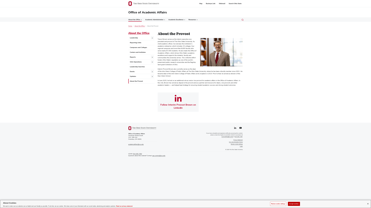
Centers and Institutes (138, 52)
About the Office (134, 20)
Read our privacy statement (124, 206)
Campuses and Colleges (138, 47)
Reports (133, 57)
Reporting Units (135, 43)
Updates (133, 76)
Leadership (134, 38)
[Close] (368, 204)
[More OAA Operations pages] (152, 61)
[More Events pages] (152, 71)
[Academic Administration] (164, 20)
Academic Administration (154, 20)
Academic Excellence (175, 20)
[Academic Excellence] (184, 20)
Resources (192, 20)
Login (241, 146)
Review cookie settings (278, 203)
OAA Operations (136, 62)
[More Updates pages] (152, 76)
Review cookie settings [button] (237, 144)
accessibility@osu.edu (227, 136)
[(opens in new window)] (142, 128)
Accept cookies (294, 203)
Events (132, 71)
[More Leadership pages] (152, 37)
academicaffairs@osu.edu (136, 144)
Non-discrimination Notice (236, 142)
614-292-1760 (238, 136)
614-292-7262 (137, 154)
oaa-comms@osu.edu (158, 155)
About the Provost (136, 81)
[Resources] (196, 20)
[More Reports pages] (152, 57)
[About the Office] (141, 20)
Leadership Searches (137, 67)
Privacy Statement (238, 140)
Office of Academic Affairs (147, 12)
